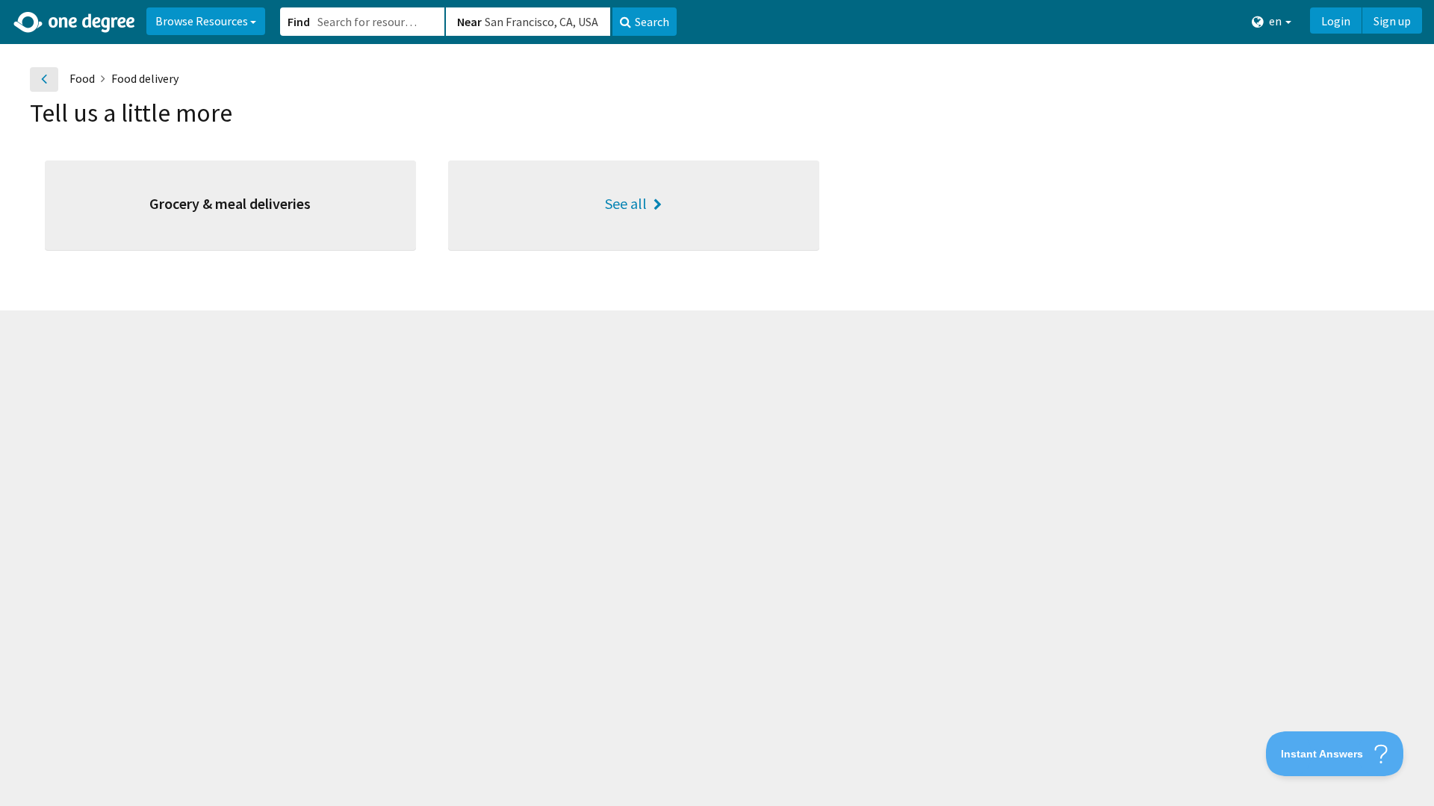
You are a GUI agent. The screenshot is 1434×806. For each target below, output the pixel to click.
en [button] (1275, 20)
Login (1335, 20)
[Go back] (44, 79)
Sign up (1392, 20)
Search (652, 21)
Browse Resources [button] (202, 20)
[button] (717, 403)
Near (469, 21)
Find (299, 21)
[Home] (75, 22)
